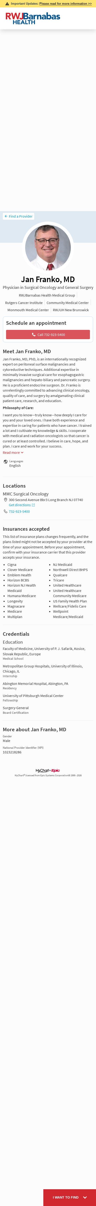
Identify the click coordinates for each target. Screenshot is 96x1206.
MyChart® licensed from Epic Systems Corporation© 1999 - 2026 (48, 775)
